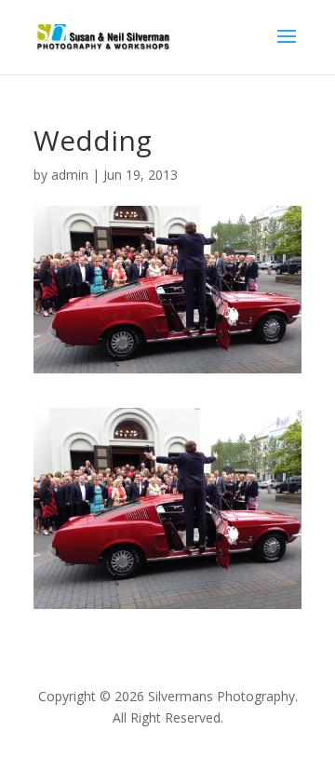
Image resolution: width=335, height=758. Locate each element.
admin (69, 174)
